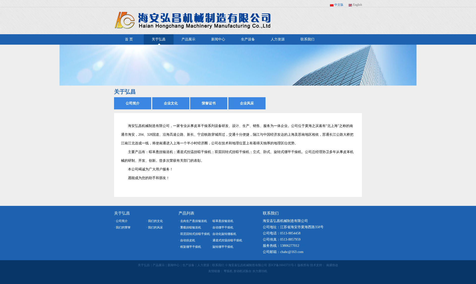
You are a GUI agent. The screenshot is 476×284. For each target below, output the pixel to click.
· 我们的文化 (154, 221)
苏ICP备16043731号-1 (282, 265)
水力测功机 (259, 271)
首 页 (129, 39)
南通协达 (332, 265)
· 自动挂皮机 (186, 240)
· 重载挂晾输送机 (189, 227)
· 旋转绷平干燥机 (222, 247)
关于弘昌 (159, 39)
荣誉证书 (209, 103)
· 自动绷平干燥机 (222, 227)
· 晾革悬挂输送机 (222, 221)
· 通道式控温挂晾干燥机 (226, 240)
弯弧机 (228, 271)
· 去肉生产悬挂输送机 (192, 221)
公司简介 (133, 103)
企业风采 (247, 103)
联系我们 (307, 39)
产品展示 (188, 39)
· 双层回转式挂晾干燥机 (194, 234)
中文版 (338, 4)
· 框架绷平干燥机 (189, 247)
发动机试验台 (242, 271)
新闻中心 (218, 39)
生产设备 (248, 39)
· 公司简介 (121, 221)
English (357, 4)
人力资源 (278, 39)
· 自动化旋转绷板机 (223, 234)
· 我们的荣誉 (122, 227)
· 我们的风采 (154, 227)
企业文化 (171, 103)
